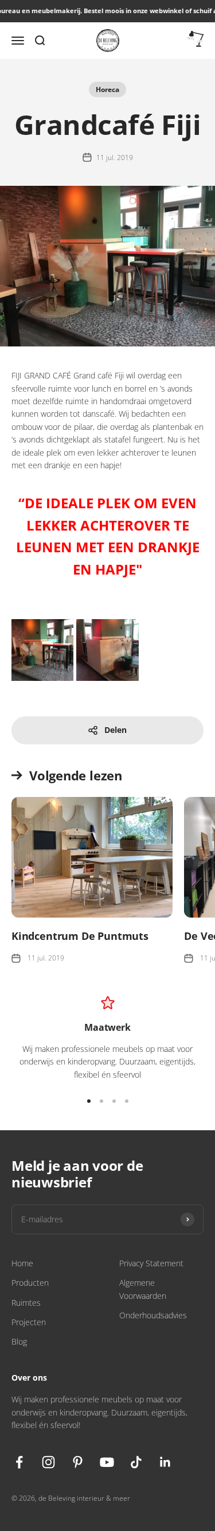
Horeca (107, 89)
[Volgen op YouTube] (107, 1462)
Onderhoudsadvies (153, 1315)
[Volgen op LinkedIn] (165, 1462)
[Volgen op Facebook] (19, 1462)
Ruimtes (26, 1302)
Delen (115, 729)
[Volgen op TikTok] (136, 1462)
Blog (19, 1341)
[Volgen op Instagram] (48, 1462)
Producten (30, 1282)
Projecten (28, 1322)
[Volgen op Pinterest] (77, 1462)
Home (22, 1263)
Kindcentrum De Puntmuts (79, 936)
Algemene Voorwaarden (142, 1289)
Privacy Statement (151, 1263)
